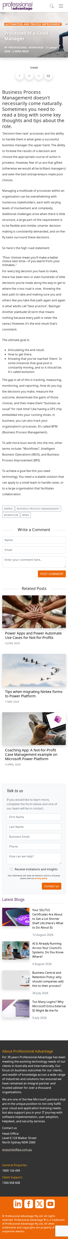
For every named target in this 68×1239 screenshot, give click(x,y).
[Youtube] (50, 1203)
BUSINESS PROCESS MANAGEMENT (38, 508)
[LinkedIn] (17, 1203)
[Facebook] (28, 1203)
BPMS (25, 515)
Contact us (51, 886)
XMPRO (8, 508)
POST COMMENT (51, 574)
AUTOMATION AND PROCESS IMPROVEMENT (33, 24)
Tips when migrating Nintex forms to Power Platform (34, 693)
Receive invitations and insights (36, 869)
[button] (20, 76)
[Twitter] (39, 1203)
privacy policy (41, 878)
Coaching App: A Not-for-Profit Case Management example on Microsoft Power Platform (31, 754)
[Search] (52, 6)
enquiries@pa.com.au (17, 1150)
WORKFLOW (11, 515)
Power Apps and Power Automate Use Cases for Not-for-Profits (33, 635)
